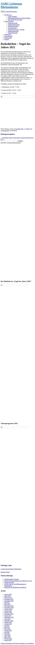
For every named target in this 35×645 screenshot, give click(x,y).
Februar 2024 (8, 612)
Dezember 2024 (8, 606)
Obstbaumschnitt (9, 582)
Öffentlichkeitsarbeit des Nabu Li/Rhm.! (19, 18)
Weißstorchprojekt (13, 26)
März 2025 (7, 604)
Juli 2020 (7, 632)
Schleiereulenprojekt (13, 24)
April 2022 (7, 619)
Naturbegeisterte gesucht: (11, 579)
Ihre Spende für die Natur (15, 19)
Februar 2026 (8, 597)
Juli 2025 (7, 602)
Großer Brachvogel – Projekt (16, 29)
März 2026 (7, 596)
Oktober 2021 (8, 622)
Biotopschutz (8, 38)
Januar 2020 (7, 640)
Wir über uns (8, 15)
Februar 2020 (8, 638)
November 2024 (9, 607)
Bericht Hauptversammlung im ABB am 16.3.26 (18, 581)
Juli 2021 (7, 625)
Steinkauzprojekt (12, 23)
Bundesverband (5, 572)
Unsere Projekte (8, 21)
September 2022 (9, 617)
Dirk (27, 129)
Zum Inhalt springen (11, 11)
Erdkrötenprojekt (13, 33)
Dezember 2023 (8, 614)
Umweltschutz (8, 36)
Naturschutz (7, 34)
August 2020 (8, 630)
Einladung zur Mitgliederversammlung (15, 587)
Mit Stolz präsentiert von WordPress (23, 643)
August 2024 (8, 611)
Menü (2, 11)
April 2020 (7, 635)
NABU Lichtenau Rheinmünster (11, 5)
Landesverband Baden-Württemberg (11, 569)
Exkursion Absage (7, 137)
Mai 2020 (7, 634)
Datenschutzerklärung (7, 643)
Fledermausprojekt (13, 31)
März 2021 (7, 629)
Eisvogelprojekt (12, 28)
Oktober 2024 (8, 609)
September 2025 (9, 601)
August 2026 (8, 594)
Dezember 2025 (8, 599)
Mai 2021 (7, 627)
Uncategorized (5, 130)
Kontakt (6, 39)
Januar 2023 (7, 615)
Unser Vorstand (12, 16)
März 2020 (7, 637)
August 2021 (8, 624)
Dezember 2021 (8, 620)
